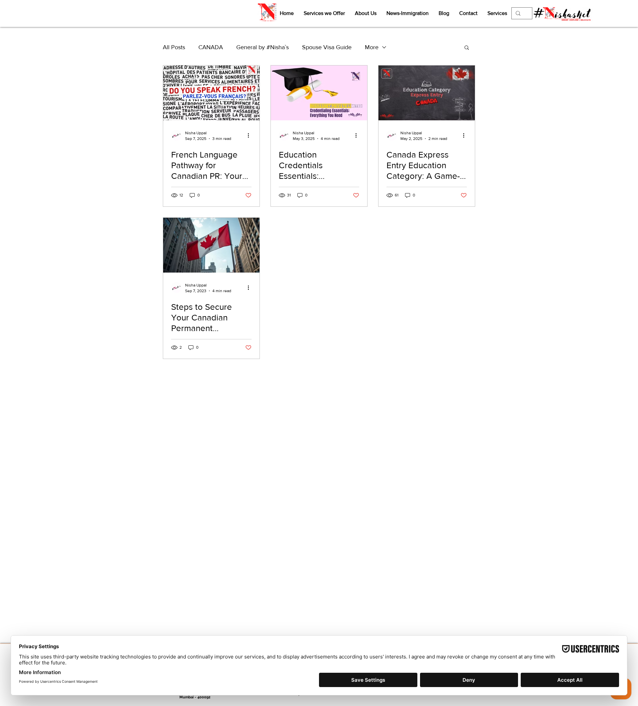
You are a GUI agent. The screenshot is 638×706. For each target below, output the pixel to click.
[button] (467, 48)
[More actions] (251, 135)
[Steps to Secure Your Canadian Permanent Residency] (211, 245)
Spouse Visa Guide (327, 47)
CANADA (210, 47)
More (371, 47)
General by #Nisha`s (262, 47)
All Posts (174, 47)
